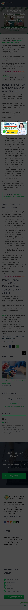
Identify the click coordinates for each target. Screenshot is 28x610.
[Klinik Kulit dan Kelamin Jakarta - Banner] (14, 128)
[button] (14, 305)
